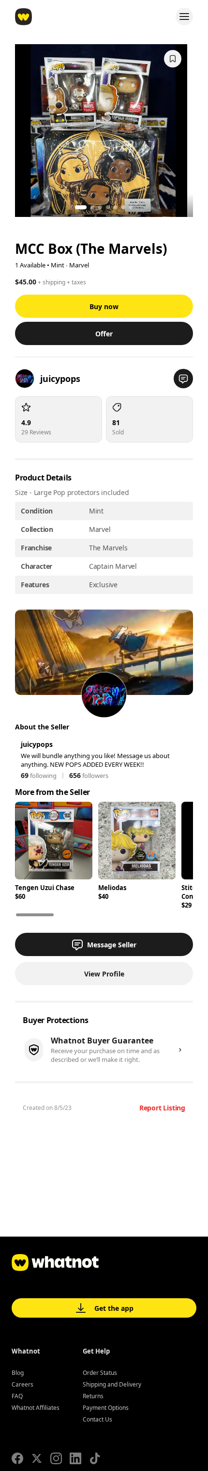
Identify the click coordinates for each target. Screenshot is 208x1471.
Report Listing (162, 1107)
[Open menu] (184, 16)
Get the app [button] (114, 1308)
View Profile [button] (104, 973)
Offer (104, 333)
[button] (183, 378)
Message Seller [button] (111, 944)
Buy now (104, 306)
